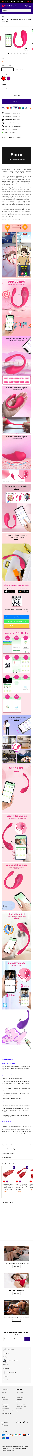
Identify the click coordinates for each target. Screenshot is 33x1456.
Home (3, 16)
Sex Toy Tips (19, 1409)
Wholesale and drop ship (8, 1153)
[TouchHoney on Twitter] (21, 1422)
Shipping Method (6, 66)
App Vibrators (19, 1393)
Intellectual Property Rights (8, 1411)
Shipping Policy (5, 1402)
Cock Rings (18, 1402)
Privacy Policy (5, 1399)
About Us (4, 1393)
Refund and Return (6, 1404)
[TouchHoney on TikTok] (24, 1422)
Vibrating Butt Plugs (21, 1406)
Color (5, 74)
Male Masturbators (20, 1404)
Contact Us (4, 1395)
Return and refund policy (8, 1149)
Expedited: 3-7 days (19, 69)
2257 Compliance (5, 1409)
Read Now (16, 1266)
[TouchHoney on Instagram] (17, 1422)
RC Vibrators (19, 1395)
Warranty (4, 1397)
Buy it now (16, 101)
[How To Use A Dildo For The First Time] (16, 1253)
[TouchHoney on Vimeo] (27, 1422)
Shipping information (7, 1145)
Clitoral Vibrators (20, 1397)
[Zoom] (26, 49)
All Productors (13, 1164)
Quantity (4, 85)
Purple (8, 78)
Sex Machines (19, 1399)
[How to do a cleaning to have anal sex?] (16, 1307)
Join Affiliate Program (6, 1413)
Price (3, 58)
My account (19, 1411)
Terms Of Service (5, 1406)
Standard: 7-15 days (7, 69)
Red (4, 78)
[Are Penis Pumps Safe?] (16, 1280)
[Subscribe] (27, 1339)
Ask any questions (6, 1157)
